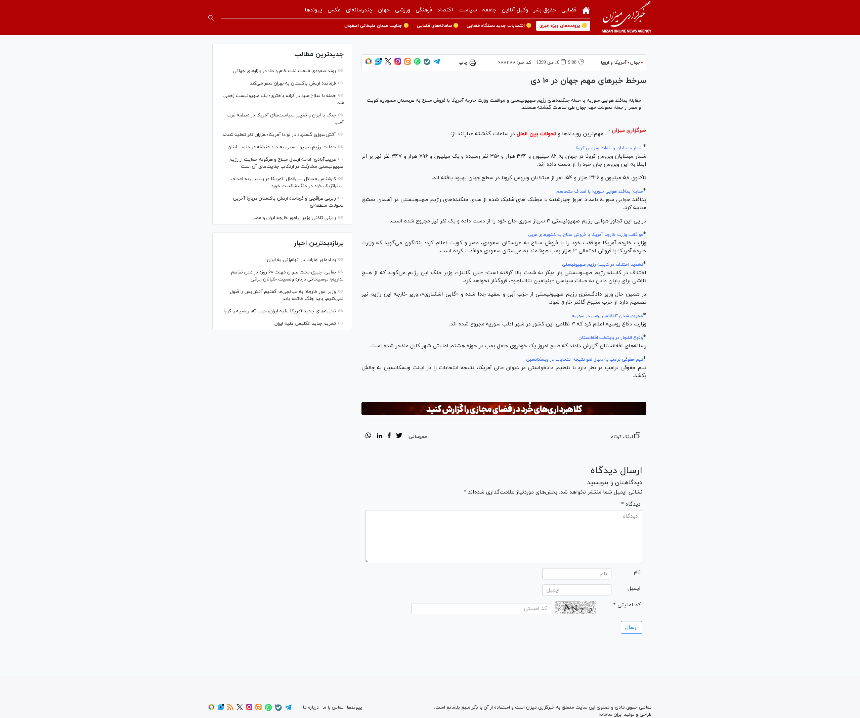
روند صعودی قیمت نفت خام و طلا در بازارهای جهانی (284, 71)
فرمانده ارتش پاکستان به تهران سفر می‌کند (293, 83)
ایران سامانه (610, 714)
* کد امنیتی (627, 605)
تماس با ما (333, 707)
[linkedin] (379, 436)
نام (637, 572)
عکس (334, 10)
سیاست (468, 10)
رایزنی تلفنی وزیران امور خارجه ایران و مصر (294, 218)
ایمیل (634, 588)
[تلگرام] (436, 63)
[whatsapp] (368, 436)
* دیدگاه (631, 504)
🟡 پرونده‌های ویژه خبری (563, 26)
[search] (211, 17)
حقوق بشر (544, 10)
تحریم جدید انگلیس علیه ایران (305, 323)
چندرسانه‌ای (359, 10)
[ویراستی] (378, 63)
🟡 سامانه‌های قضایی (438, 26)
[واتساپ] (417, 63)
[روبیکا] (368, 63)
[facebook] (389, 436)
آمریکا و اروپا (614, 62)
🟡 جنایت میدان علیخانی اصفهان (376, 26)
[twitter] (399, 436)
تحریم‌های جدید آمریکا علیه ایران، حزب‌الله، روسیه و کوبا (279, 311)
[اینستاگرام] (397, 63)
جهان (384, 10)
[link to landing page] (626, 17)
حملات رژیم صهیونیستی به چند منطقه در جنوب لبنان (282, 147)
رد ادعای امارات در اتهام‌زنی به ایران (301, 260)
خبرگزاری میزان (629, 130)
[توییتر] (388, 63)
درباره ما (311, 707)
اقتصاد (445, 10)
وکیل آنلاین (515, 10)
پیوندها (313, 10)
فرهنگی (424, 10)
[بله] (427, 64)
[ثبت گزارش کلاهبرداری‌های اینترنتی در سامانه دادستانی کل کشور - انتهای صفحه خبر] (503, 408)
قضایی (568, 10)
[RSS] (230, 709)
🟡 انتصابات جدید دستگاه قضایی (499, 26)
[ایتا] (407, 63)
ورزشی (402, 10)
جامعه (489, 10)
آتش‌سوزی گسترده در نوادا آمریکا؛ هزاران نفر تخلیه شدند (279, 135)
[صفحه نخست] (586, 9)
